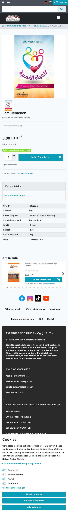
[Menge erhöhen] (14, 155)
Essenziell (12, 470)
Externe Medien (15, 475)
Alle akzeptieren (34, 494)
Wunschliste (11, 165)
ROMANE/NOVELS (15, 392)
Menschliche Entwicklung (39, 26)
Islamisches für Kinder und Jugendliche (26, 433)
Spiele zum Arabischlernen (19, 387)
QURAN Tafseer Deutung (18, 417)
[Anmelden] (3, 2)
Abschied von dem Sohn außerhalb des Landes (41, 264)
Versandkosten (27, 173)
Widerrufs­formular (35, 309)
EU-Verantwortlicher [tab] (15, 195)
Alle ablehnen (34, 507)
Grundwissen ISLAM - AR (18, 422)
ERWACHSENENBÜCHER (16, 26)
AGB (41, 319)
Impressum (35, 463)
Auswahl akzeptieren (34, 501)
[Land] (46, 2)
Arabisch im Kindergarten (19, 381)
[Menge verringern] (14, 159)
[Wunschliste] (50, 2)
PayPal (10, 479)
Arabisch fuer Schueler (18, 376)
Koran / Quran (13, 411)
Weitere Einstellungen (13, 488)
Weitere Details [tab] (13, 186)
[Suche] (62, 9)
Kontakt (51, 319)
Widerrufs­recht (13, 309)
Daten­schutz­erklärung (15, 463)
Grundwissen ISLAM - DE (18, 428)
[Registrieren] (8, 2)
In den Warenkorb (40, 157)
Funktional (12, 483)
